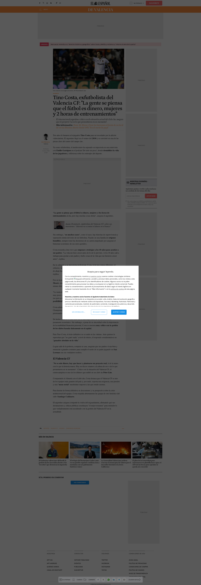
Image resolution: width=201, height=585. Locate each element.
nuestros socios (95, 276)
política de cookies (117, 289)
